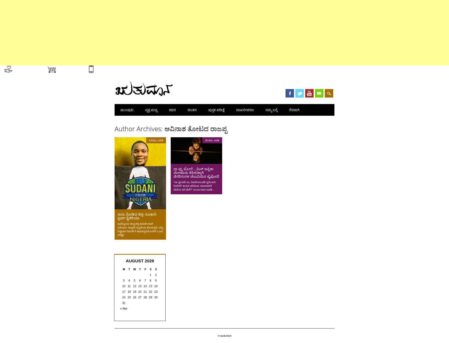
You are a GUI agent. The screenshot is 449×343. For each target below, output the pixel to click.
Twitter (299, 93)
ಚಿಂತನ (192, 110)
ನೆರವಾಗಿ (294, 110)
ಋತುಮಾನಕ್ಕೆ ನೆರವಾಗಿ (27, 68)
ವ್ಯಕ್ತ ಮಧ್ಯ (151, 110)
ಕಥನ (172, 110)
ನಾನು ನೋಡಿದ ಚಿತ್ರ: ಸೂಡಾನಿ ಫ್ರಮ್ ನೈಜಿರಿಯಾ (136, 216)
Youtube (309, 93)
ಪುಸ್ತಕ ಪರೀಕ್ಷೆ (216, 110)
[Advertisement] (140, 32)
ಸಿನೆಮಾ (152, 140)
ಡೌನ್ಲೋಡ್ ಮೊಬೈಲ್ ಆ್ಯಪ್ (112, 68)
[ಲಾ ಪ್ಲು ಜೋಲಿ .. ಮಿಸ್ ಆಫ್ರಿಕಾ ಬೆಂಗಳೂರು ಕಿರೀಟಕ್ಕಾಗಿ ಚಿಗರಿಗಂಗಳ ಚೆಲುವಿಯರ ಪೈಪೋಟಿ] (196, 163)
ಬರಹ (160, 140)
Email (319, 93)
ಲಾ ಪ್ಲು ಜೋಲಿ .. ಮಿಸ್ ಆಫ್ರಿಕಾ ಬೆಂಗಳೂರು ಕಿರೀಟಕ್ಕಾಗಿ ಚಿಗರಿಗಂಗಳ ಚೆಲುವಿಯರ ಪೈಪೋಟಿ (196, 172)
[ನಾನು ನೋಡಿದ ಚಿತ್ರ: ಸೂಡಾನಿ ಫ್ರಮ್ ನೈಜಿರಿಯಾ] (140, 208)
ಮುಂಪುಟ (127, 110)
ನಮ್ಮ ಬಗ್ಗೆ (271, 110)
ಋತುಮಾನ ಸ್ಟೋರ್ (70, 68)
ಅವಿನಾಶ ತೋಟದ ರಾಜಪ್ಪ (195, 128)
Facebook (290, 93)
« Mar (123, 308)
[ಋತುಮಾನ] (144, 95)
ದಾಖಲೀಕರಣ (245, 110)
